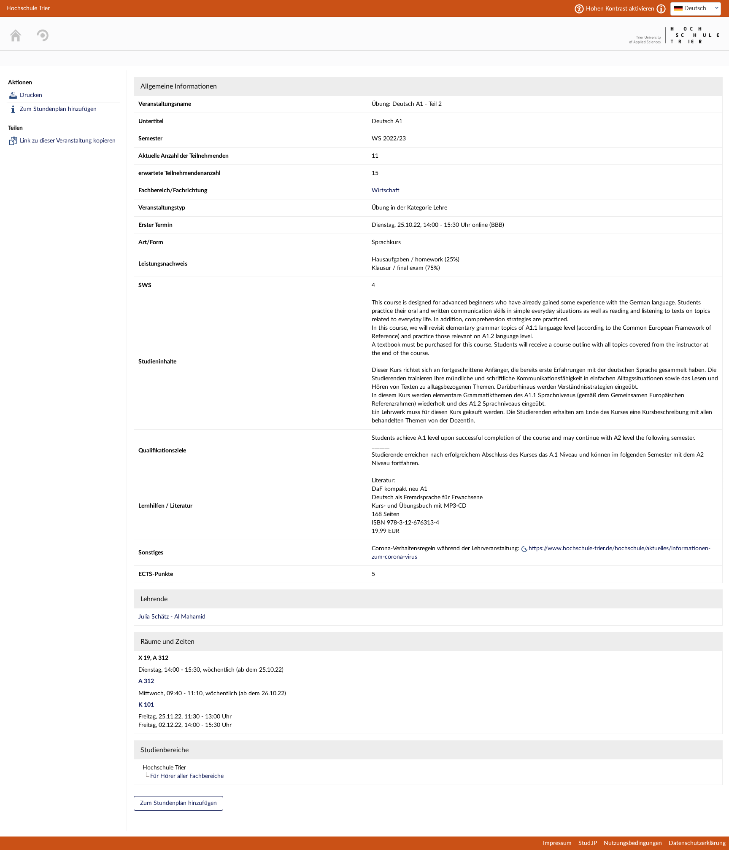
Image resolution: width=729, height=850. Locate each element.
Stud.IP (587, 843)
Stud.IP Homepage (600, 33)
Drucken (31, 95)
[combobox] (695, 9)
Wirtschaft (386, 191)
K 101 (146, 705)
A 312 (146, 681)
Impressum (557, 843)
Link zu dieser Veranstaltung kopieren (68, 141)
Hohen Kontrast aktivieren (620, 9)
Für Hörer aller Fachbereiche (187, 776)
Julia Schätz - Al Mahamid (171, 617)
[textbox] (696, 8)
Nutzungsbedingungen (633, 843)
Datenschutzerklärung (697, 843)
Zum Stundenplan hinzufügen (58, 109)
